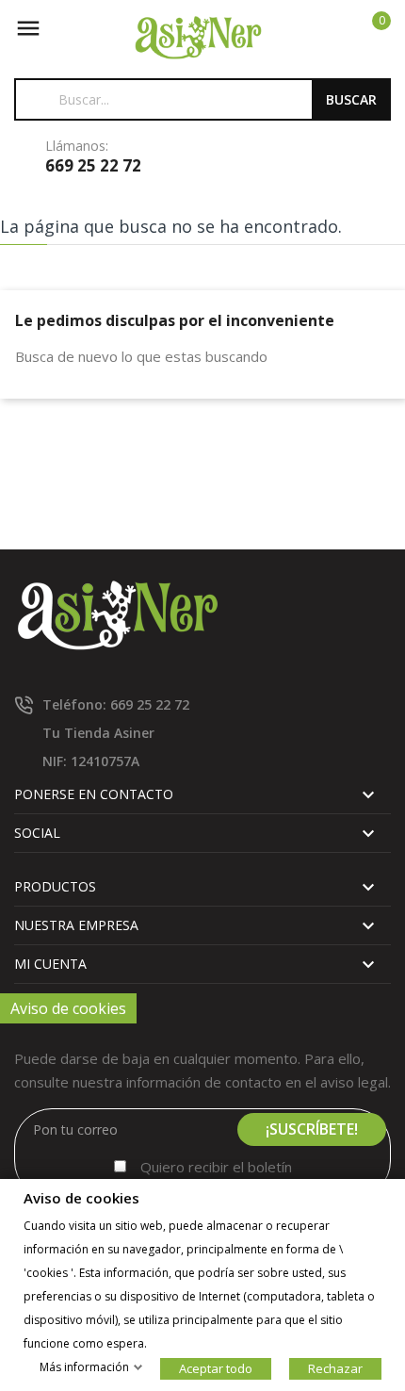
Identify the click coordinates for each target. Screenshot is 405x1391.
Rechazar (335, 1368)
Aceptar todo (215, 1368)
